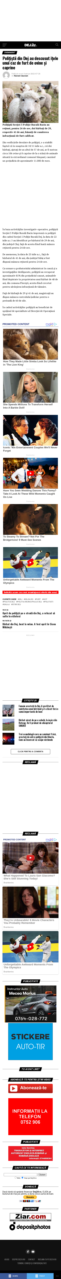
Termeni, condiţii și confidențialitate (32, 1263)
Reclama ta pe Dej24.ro (47, 1259)
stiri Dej (16, 604)
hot (45, 599)
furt (38, 599)
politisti (48, 602)
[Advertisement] (30, 20)
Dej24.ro (29, 599)
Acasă (6, 1259)
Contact (31, 1259)
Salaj (7, 604)
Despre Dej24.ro (18, 1259)
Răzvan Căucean (21, 76)
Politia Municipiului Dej (29, 602)
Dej (20, 599)
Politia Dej (9, 602)
